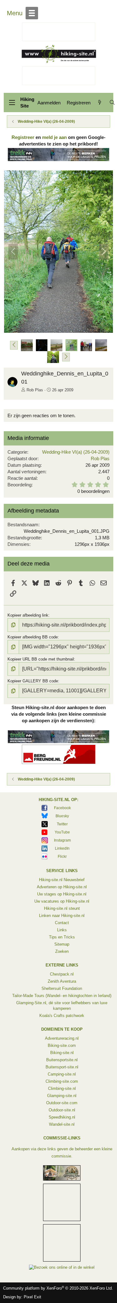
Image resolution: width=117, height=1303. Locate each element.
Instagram (62, 840)
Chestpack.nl (62, 974)
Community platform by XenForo (58, 1288)
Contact (62, 922)
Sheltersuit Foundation (61, 988)
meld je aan (54, 137)
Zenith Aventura (62, 981)
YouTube (62, 832)
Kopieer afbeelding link (27, 615)
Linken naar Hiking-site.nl (62, 915)
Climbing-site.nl (62, 1088)
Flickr (62, 856)
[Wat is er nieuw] (100, 103)
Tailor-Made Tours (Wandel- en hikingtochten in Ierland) (61, 995)
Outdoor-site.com (61, 1102)
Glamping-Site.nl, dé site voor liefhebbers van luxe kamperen (61, 1005)
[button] (14, 345)
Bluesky (62, 816)
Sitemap (61, 944)
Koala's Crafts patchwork (61, 1015)
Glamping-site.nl (61, 1095)
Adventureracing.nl (62, 1038)
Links (62, 930)
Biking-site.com (62, 1045)
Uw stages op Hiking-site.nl (61, 894)
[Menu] (12, 102)
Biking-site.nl (62, 1052)
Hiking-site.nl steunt (62, 908)
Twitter (62, 824)
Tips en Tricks (62, 937)
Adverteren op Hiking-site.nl (62, 887)
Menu (14, 13)
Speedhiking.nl (62, 1117)
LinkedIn (62, 848)
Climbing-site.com (62, 1081)
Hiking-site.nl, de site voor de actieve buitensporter (58, 53)
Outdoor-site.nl (62, 1110)
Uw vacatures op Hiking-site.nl (61, 901)
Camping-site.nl (62, 1074)
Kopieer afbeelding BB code (32, 637)
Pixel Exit (32, 1297)
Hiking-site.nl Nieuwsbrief (62, 879)
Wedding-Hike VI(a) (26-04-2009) (76, 452)
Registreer (23, 137)
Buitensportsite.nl (62, 1059)
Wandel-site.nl (62, 1124)
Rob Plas (35, 390)
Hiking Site (27, 102)
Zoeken (62, 951)
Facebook (62, 808)
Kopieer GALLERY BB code (32, 681)
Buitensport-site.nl (62, 1067)
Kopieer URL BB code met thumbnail (40, 659)
